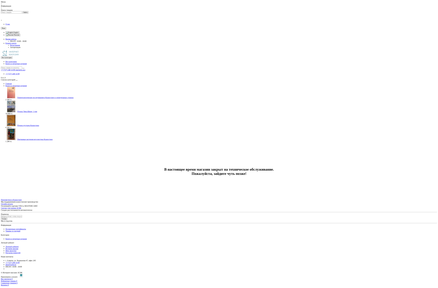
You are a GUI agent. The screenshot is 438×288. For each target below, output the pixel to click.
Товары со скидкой (12, 231)
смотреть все (20, 70)
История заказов (11, 249)
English (15, 32)
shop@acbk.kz (10, 265)
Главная (8, 84)
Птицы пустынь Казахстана (28, 125)
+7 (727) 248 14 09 (12, 74)
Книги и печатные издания (16, 64)
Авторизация (15, 47)
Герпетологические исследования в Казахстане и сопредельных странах (45, 98)
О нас (7, 24)
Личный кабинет (12, 247)
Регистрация (15, 45)
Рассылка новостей (12, 253)
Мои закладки (10, 251)
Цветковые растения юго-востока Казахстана (35, 139)
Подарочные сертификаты (15, 229)
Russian (16, 35)
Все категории (11, 62)
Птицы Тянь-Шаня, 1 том (27, 111)
